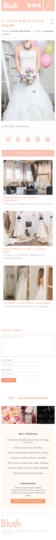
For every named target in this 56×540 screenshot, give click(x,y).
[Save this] (49, 45)
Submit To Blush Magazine (28, 501)
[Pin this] (49, 52)
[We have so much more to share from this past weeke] (10, 415)
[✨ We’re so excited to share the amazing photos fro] (28, 415)
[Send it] (49, 60)
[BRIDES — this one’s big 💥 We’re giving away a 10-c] (46, 415)
